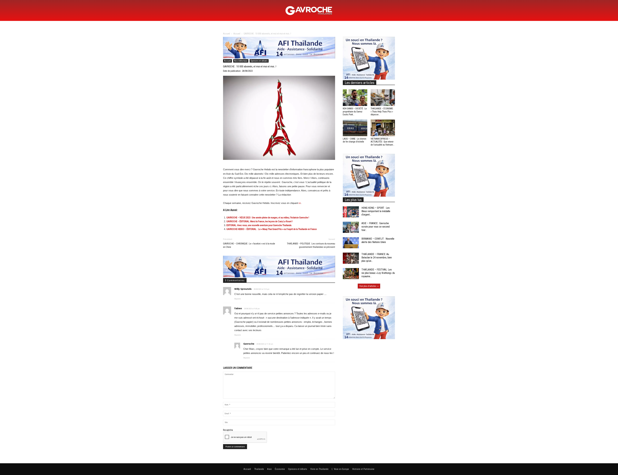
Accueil (226, 33)
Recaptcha (228, 430)
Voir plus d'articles (367, 286)
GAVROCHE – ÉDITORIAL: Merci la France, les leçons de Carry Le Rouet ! (259, 221)
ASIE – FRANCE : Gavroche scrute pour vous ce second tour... (375, 227)
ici (300, 203)
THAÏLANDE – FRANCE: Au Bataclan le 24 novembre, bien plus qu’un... (376, 257)
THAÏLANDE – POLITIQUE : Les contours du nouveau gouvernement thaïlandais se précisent (311, 245)
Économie (280, 469)
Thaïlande (259, 469)
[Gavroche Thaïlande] (309, 10)
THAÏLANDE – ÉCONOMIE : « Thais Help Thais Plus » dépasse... (382, 111)
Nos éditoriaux (240, 60)
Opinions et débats (259, 60)
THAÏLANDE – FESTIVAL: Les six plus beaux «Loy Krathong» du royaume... (378, 273)
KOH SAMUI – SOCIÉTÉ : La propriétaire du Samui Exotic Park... (355, 111)
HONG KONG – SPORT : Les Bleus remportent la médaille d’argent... (375, 211)
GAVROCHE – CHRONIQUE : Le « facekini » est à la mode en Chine (249, 245)
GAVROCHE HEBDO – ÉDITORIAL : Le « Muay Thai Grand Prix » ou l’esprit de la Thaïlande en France (271, 229)
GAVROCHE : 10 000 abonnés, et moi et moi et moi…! (249, 66)
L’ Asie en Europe (340, 469)
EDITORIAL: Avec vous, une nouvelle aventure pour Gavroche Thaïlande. (259, 225)
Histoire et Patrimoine (363, 469)
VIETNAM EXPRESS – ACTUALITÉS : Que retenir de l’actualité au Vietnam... (382, 141)
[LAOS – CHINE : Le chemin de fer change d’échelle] (355, 127)
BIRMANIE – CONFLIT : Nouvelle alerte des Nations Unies (377, 240)
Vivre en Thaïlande (319, 469)
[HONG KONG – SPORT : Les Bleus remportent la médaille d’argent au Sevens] (351, 211)
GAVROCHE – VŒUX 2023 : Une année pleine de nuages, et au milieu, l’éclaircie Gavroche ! (267, 217)
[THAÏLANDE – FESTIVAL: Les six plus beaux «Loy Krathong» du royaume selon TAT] (351, 273)
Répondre (237, 299)
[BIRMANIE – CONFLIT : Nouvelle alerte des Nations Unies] (351, 242)
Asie (269, 469)
